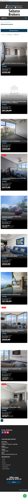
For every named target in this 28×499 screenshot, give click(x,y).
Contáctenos (5, 466)
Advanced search (7, 22)
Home (2, 22)
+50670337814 (19, 7)
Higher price (16, 34)
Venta (3, 461)
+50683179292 (10, 7)
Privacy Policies (5, 468)
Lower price (10, 34)
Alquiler (4, 463)
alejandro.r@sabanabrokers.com (15, 5)
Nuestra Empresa (6, 465)
